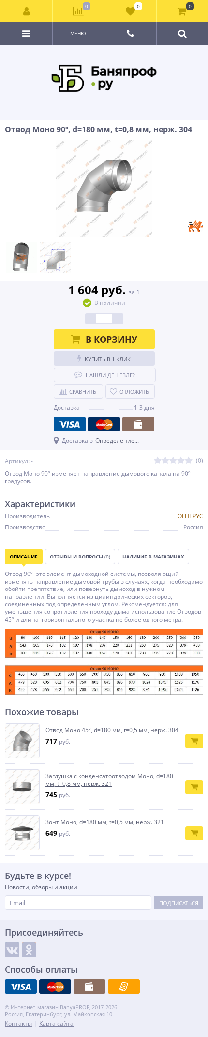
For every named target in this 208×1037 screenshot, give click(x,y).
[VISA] (70, 424)
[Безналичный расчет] (124, 986)
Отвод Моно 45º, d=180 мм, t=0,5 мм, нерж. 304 (111, 730)
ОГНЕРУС (190, 516)
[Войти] (26, 11)
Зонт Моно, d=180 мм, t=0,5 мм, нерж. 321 (104, 822)
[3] (173, 460)
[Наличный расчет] (138, 424)
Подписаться (178, 903)
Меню (78, 33)
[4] (181, 460)
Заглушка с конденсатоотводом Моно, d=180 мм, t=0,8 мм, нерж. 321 (109, 779)
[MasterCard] (104, 424)
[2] (165, 460)
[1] (158, 460)
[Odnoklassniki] (29, 949)
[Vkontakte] (12, 949)
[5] (189, 460)
